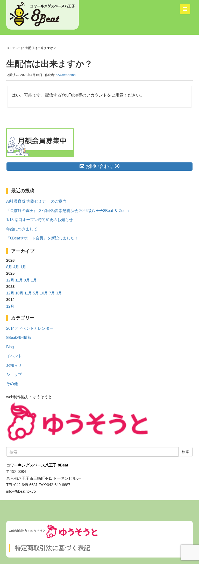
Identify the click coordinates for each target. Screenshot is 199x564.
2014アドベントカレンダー (29, 328)
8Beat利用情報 (19, 337)
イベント (14, 356)
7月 (52, 293)
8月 (9, 267)
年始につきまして (21, 229)
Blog (10, 347)
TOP (9, 48)
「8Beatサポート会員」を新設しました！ (42, 238)
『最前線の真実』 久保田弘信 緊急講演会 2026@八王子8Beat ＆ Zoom (67, 211)
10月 (19, 293)
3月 (59, 293)
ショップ (14, 375)
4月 (16, 267)
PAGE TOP (190, 543)
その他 (12, 384)
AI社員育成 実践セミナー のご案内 (36, 201)
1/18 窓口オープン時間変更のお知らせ (39, 220)
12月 (10, 280)
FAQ (19, 48)
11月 (19, 280)
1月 (23, 267)
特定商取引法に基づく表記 (52, 547)
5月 (36, 293)
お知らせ (14, 365)
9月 (27, 280)
